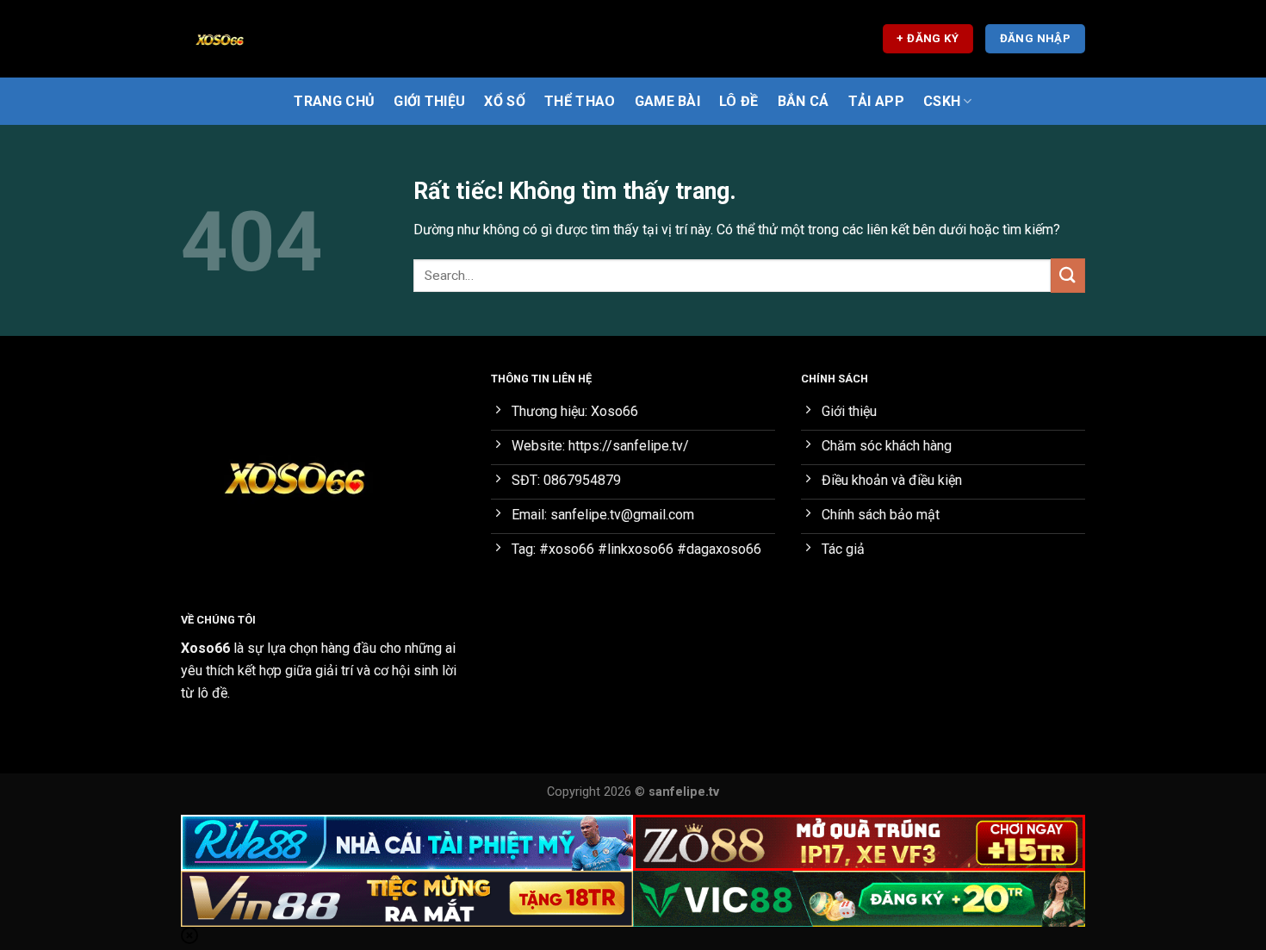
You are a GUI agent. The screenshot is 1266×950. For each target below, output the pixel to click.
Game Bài (668, 101)
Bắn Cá (803, 101)
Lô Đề (739, 101)
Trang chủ (334, 101)
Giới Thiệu (429, 101)
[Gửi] (1068, 275)
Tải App (876, 101)
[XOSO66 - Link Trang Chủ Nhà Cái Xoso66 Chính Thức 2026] (267, 39)
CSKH (941, 101)
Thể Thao (580, 101)
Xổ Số (504, 101)
